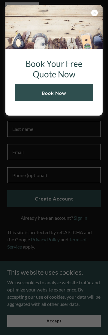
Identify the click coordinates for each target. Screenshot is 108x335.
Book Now (54, 93)
